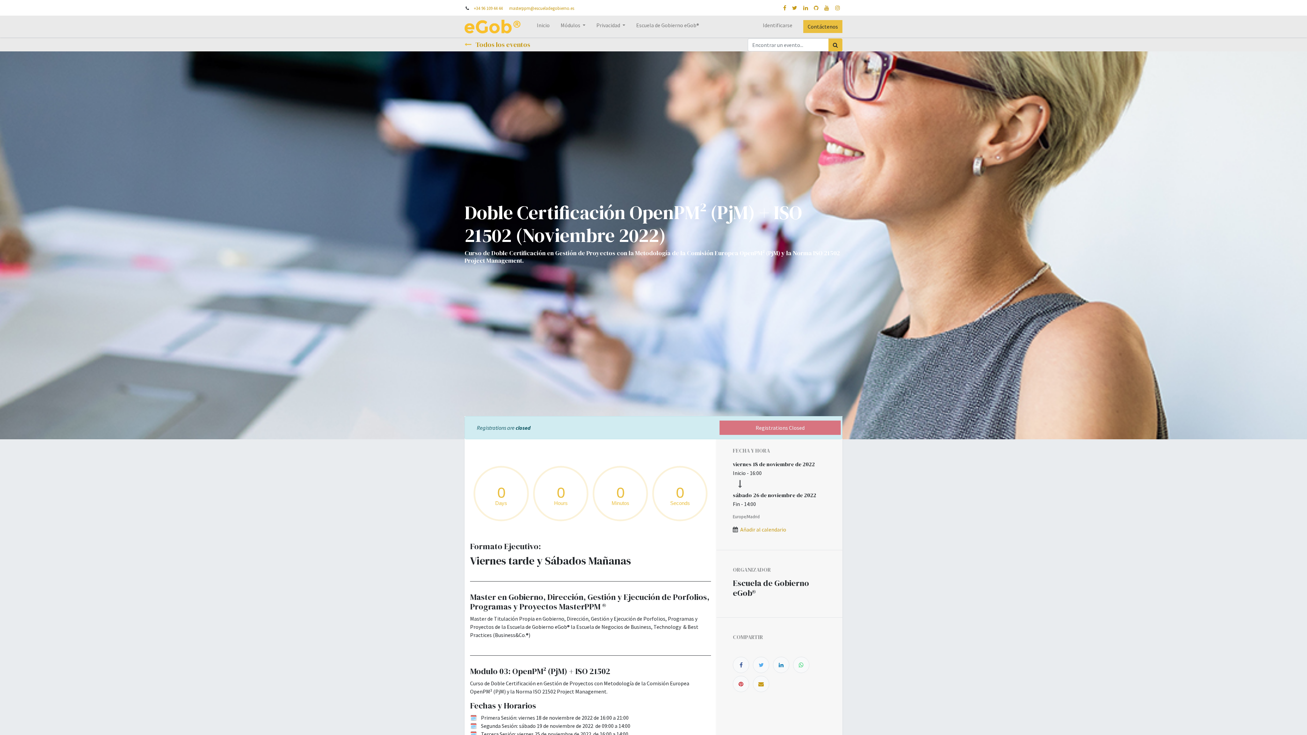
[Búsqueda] (835, 44)
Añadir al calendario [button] (763, 529)
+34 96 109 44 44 (488, 8)
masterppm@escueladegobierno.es (541, 8)
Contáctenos (823, 26)
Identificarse (777, 25)
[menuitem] (543, 26)
